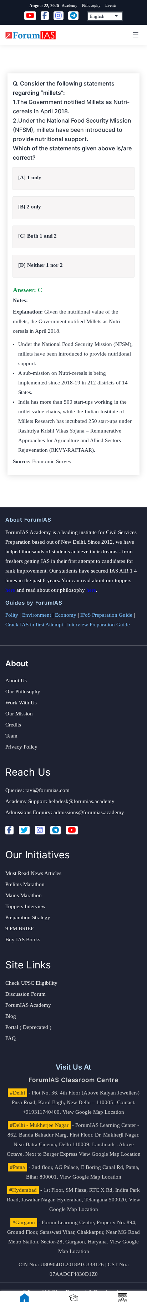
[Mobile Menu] (134, 35)
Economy (65, 615)
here (10, 590)
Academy (69, 5)
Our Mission (19, 713)
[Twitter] (24, 830)
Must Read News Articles (33, 873)
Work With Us (21, 702)
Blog (10, 1016)
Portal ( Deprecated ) (28, 1027)
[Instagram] (40, 830)
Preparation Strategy (27, 917)
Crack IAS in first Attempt (34, 624)
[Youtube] (72, 830)
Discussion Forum (25, 994)
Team (11, 736)
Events (110, 5)
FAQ (10, 1038)
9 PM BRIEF (19, 928)
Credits (13, 725)
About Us (16, 680)
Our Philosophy (22, 691)
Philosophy (91, 5)
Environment (36, 615)
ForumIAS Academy (28, 1005)
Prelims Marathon (25, 884)
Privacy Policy (21, 747)
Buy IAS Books (22, 939)
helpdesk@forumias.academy (82, 801)
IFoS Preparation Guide (106, 615)
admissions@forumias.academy (89, 812)
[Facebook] (9, 830)
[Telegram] (55, 830)
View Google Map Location (93, 1112)
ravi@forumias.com (47, 790)
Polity (11, 615)
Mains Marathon (23, 895)
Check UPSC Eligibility (31, 983)
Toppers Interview (25, 906)
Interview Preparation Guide (98, 624)
